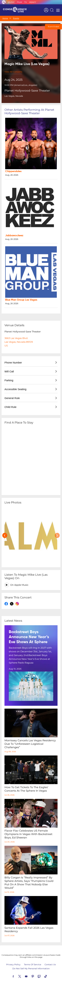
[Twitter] (23, 976)
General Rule (12, 398)
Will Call (9, 371)
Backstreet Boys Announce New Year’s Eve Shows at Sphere (29, 637)
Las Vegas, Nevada (13, 96)
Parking (8, 380)
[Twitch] (42, 976)
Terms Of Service (32, 964)
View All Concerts (13, 71)
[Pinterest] (36, 976)
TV (25, 2)
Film (19, 2)
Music (11, 2)
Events (16, 18)
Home (5, 18)
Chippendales (13, 171)
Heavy (32, 2)
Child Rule (10, 407)
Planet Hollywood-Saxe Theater (27, 90)
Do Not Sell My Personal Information (31, 968)
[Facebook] (16, 976)
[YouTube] (29, 976)
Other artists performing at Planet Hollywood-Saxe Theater (29, 111)
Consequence (4, 2)
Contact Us (50, 964)
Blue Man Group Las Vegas (21, 300)
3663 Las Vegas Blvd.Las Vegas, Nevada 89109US (18, 342)
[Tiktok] (49, 976)
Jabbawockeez (14, 235)
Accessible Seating (15, 389)
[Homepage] (16, 10)
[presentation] (4, 535)
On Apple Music (19, 585)
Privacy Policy (13, 964)
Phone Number (13, 362)
